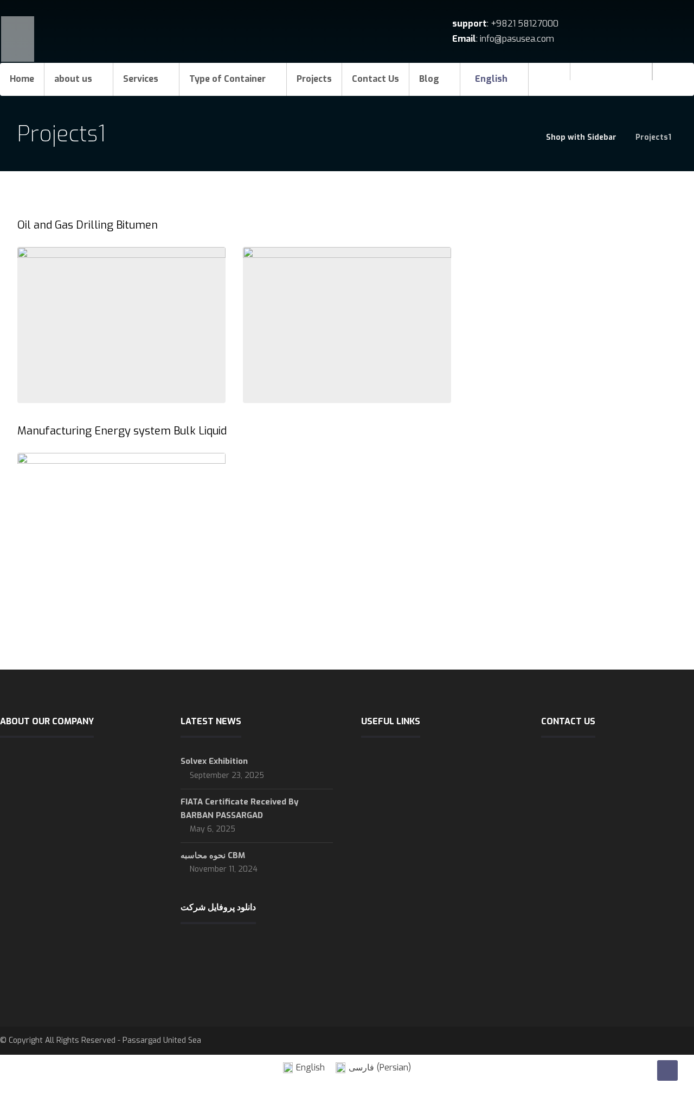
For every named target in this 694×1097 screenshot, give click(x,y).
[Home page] (524, 137)
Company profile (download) (425, 849)
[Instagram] (611, 79)
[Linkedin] (589, 79)
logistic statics (401, 797)
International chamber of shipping (435, 762)
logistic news (398, 780)
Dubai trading (398, 884)
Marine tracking (402, 866)
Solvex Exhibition (214, 761)
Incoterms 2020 (403, 814)
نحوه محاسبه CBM (213, 855)
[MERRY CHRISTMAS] (633, 79)
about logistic (399, 832)
